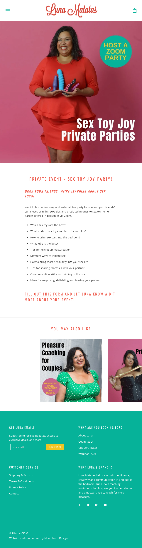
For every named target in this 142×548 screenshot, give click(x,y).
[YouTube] (105, 505)
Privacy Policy (17, 487)
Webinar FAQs (87, 454)
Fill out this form (44, 293)
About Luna (85, 435)
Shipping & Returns (21, 475)
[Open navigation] (8, 10)
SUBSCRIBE (55, 447)
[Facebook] (79, 505)
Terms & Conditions (21, 481)
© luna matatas (18, 533)
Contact (14, 493)
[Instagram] (96, 505)
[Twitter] (88, 505)
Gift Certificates (87, 447)
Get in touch (86, 441)
